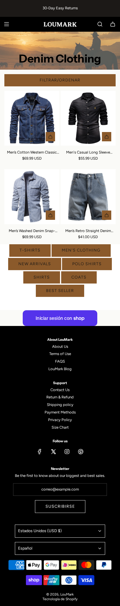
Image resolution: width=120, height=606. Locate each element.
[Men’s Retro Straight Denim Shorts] (88, 196)
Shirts (41, 277)
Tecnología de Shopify (60, 599)
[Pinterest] (80, 451)
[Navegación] (6, 24)
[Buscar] (99, 24)
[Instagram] (67, 451)
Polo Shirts (87, 263)
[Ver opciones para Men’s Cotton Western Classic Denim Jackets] (50, 136)
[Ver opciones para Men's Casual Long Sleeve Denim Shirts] (106, 136)
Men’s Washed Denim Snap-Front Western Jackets (32, 231)
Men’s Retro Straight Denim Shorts (88, 231)
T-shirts (30, 250)
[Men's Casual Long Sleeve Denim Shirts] (88, 118)
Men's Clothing (81, 250)
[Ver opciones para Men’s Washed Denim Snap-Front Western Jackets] (50, 215)
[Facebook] (39, 451)
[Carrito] (112, 24)
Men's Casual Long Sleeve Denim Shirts (88, 153)
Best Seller (60, 290)
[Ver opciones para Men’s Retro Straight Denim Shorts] (106, 215)
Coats (79, 277)
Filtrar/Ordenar (60, 80)
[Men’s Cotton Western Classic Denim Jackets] (31, 118)
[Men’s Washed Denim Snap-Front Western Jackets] (31, 196)
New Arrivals (34, 263)
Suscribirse (60, 506)
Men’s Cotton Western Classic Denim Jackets (32, 153)
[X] (53, 451)
